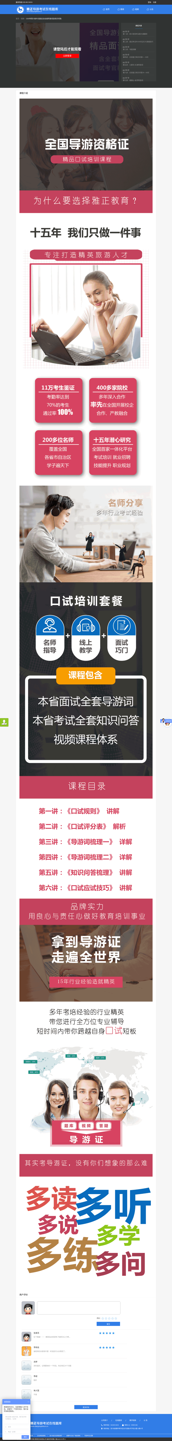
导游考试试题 (88, 1436)
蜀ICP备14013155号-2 (59, 1439)
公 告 (145, 1420)
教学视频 (133, 1420)
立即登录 (67, 56)
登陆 (149, 2)
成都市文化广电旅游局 (73, 1436)
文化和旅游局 (41, 1436)
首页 (17, 19)
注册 (154, 2)
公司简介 (104, 1420)
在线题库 (118, 1420)
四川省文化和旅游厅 (56, 1436)
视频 (22, 19)
